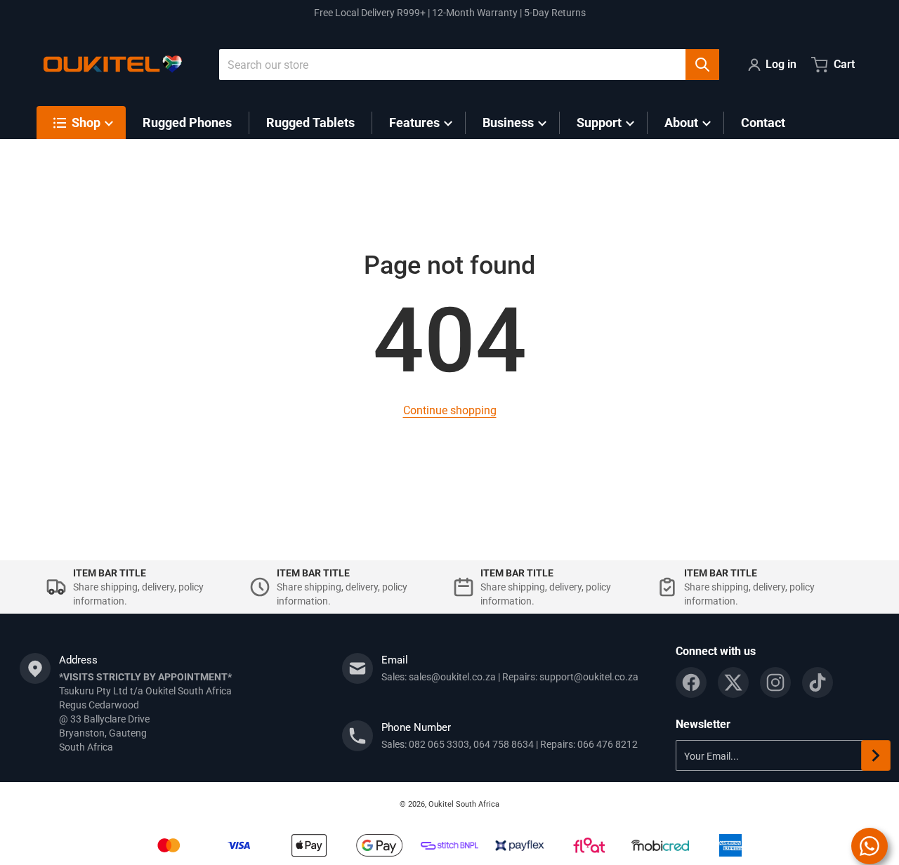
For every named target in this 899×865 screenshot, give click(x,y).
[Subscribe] (876, 755)
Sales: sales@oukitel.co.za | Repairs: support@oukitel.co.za (509, 676)
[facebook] (691, 682)
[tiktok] (817, 682)
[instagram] (775, 682)
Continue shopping (450, 410)
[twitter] (733, 682)
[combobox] (469, 64)
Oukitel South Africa (463, 804)
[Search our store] (702, 64)
